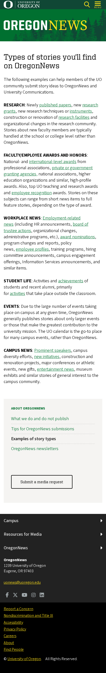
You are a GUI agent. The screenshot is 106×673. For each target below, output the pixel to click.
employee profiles (32, 249)
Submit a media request (41, 482)
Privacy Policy (15, 629)
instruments (81, 111)
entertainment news (55, 369)
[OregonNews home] (45, 25)
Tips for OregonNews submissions (42, 429)
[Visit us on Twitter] (15, 595)
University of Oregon (24, 659)
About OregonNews (28, 408)
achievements (70, 281)
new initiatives (46, 357)
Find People (14, 649)
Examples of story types (33, 439)
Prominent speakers (52, 350)
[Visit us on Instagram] (33, 595)
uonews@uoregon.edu (22, 582)
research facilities (73, 117)
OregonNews (16, 548)
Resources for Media (23, 534)
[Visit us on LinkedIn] (42, 595)
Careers (10, 636)
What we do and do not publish (40, 419)
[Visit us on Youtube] (24, 595)
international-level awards (52, 162)
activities (17, 293)
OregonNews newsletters (34, 449)
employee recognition (32, 193)
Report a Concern (18, 609)
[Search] (87, 4)
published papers (55, 105)
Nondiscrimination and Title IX (28, 615)
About (9, 643)
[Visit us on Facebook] (7, 595)
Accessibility (13, 622)
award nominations (77, 237)
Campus (11, 521)
